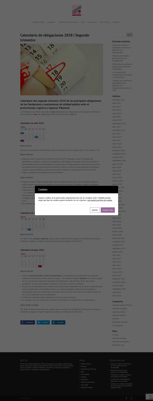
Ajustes (95, 210)
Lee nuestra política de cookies (99, 200)
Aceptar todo (108, 210)
